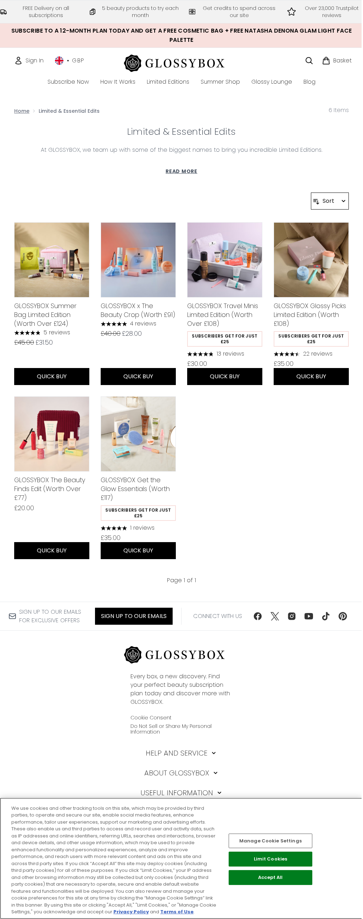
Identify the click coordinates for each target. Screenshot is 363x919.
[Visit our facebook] (257, 616)
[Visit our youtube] (308, 616)
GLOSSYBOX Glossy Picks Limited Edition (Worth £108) (310, 314)
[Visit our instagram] (291, 616)
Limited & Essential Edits (181, 131)
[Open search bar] (309, 60)
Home (21, 111)
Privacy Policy (131, 911)
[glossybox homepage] (181, 62)
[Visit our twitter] (274, 616)
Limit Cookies (270, 859)
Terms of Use (177, 911)
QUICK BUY (52, 376)
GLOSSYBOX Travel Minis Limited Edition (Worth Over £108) (222, 314)
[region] (181, 858)
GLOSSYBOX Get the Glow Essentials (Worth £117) (135, 488)
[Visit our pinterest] (342, 616)
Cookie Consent (151, 717)
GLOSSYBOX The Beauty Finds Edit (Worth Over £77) (49, 488)
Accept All (270, 877)
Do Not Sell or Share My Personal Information (171, 729)
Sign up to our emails (134, 616)
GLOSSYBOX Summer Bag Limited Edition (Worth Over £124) (45, 314)
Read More (181, 171)
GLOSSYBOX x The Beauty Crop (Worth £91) (138, 310)
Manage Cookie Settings (270, 840)
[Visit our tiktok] (325, 616)
